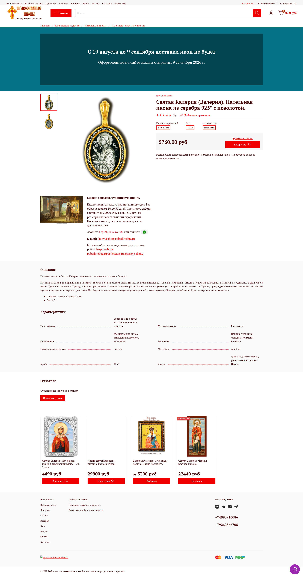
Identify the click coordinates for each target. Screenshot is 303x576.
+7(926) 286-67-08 (111, 232)
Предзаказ (197, 481)
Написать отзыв (52, 398)
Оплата (63, 3)
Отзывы (107, 3)
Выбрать (151, 481)
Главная (45, 25)
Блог (86, 3)
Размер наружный (167, 123)
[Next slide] (145, 140)
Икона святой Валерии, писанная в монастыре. (101, 462)
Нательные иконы (95, 25)
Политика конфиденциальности (86, 510)
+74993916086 (266, 3)
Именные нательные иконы (128, 25)
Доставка (51, 3)
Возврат (75, 3)
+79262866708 (288, 3)
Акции (95, 3)
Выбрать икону (34, 3)
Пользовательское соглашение (85, 504)
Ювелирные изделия (67, 25)
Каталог (64, 13)
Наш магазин (14, 3)
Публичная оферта (78, 499)
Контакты (120, 3)
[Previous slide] (65, 140)
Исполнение (210, 123)
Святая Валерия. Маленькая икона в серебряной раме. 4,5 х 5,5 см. (60, 464)
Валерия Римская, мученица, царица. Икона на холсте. (150, 462)
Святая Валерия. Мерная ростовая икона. (192, 462)
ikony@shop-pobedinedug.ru (116, 238)
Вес (188, 123)
